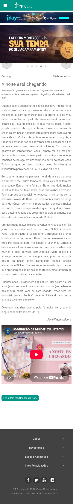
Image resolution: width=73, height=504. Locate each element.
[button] (5, 5)
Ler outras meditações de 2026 (20, 398)
